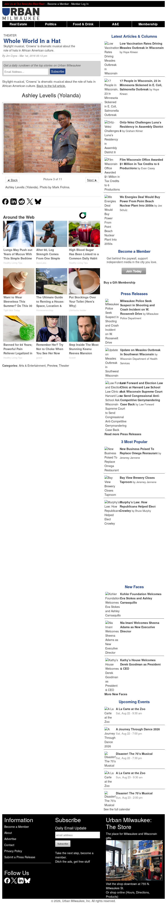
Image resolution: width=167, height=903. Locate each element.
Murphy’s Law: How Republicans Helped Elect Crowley (138, 506)
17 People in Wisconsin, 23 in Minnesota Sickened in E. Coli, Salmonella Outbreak (141, 85)
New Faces (134, 586)
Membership (148, 24)
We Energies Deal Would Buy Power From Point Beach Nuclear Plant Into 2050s (140, 201)
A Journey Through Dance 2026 (138, 729)
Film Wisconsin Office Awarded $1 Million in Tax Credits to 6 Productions (141, 163)
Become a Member (134, 251)
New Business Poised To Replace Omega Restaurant (139, 451)
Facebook (7, 883)
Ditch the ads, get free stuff (72, 861)
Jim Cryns (11, 56)
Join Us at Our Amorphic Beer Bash (24, 4)
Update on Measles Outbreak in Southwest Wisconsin (140, 352)
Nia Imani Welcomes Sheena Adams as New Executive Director (139, 627)
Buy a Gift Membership (119, 282)
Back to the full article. (51, 86)
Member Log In (80, 4)
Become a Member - (59, 4)
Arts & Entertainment (32, 365)
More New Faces (115, 694)
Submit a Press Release (19, 857)
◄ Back (12, 180)
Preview (52, 365)
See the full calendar (117, 809)
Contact (9, 845)
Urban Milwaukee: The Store (129, 823)
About (8, 833)
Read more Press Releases (122, 434)
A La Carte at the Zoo (130, 709)
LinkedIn (21, 883)
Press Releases (134, 293)
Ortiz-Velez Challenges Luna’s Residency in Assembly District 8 (141, 126)
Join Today (134, 271)
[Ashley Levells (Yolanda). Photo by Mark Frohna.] (51, 138)
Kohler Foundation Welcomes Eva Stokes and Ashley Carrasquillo (141, 598)
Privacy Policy (13, 851)
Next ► (92, 180)
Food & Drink (83, 24)
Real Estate (18, 24)
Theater (64, 365)
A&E (115, 24)
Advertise (10, 839)
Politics (50, 24)
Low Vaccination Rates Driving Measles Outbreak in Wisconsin (142, 45)
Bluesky (27, 883)
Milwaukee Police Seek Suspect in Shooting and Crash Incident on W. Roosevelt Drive (137, 307)
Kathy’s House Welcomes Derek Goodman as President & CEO (140, 664)
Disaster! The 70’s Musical (134, 754)
